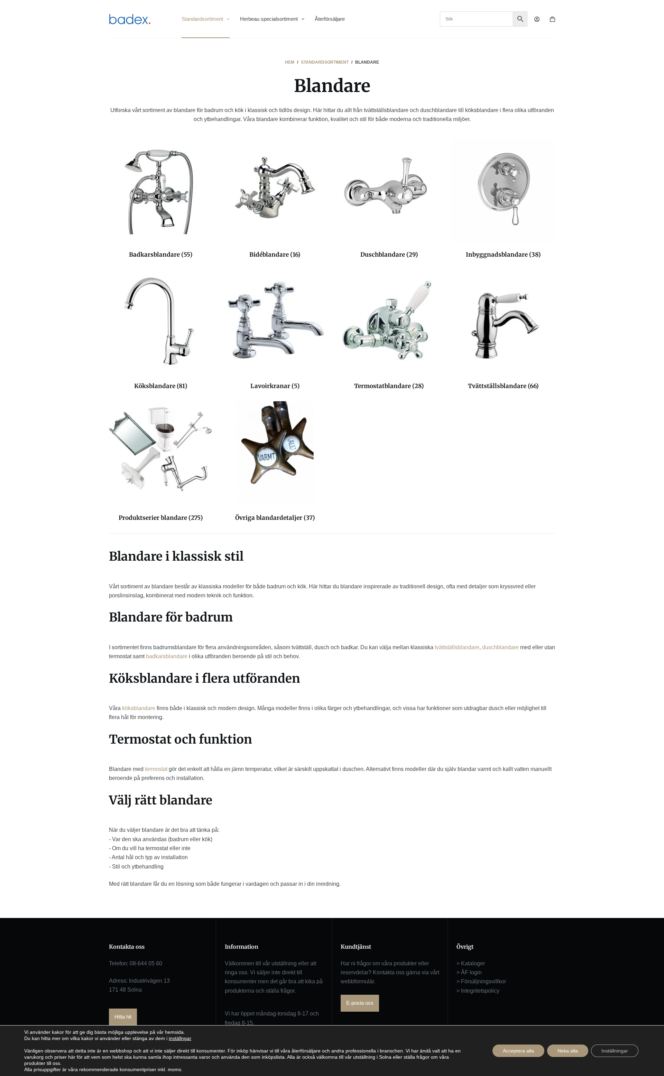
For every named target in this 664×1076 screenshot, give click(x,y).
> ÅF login (469, 972)
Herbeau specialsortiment (269, 19)
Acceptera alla (518, 1051)
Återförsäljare (330, 19)
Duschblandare (389, 254)
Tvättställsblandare (503, 386)
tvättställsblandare (457, 647)
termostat (156, 769)
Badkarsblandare (161, 254)
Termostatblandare (389, 386)
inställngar (180, 1038)
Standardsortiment (202, 19)
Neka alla (567, 1051)
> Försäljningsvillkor (481, 981)
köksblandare (138, 708)
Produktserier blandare (161, 518)
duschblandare (500, 647)
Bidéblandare (275, 254)
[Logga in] (537, 19)
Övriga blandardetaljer (275, 518)
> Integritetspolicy (477, 991)
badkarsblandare (166, 656)
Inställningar (614, 1051)
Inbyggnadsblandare (503, 254)
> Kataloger (470, 963)
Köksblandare (160, 386)
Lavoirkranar (275, 386)
